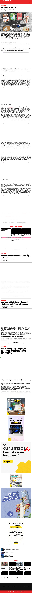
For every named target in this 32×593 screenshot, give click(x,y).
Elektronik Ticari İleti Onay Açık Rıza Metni (23, 586)
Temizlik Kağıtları (11, 219)
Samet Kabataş (5, 260)
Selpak (19, 34)
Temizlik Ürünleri (17, 219)
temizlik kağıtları (10, 107)
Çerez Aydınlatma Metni (14, 586)
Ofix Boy (4, 10)
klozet (12, 84)
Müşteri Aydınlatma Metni (6, 586)
